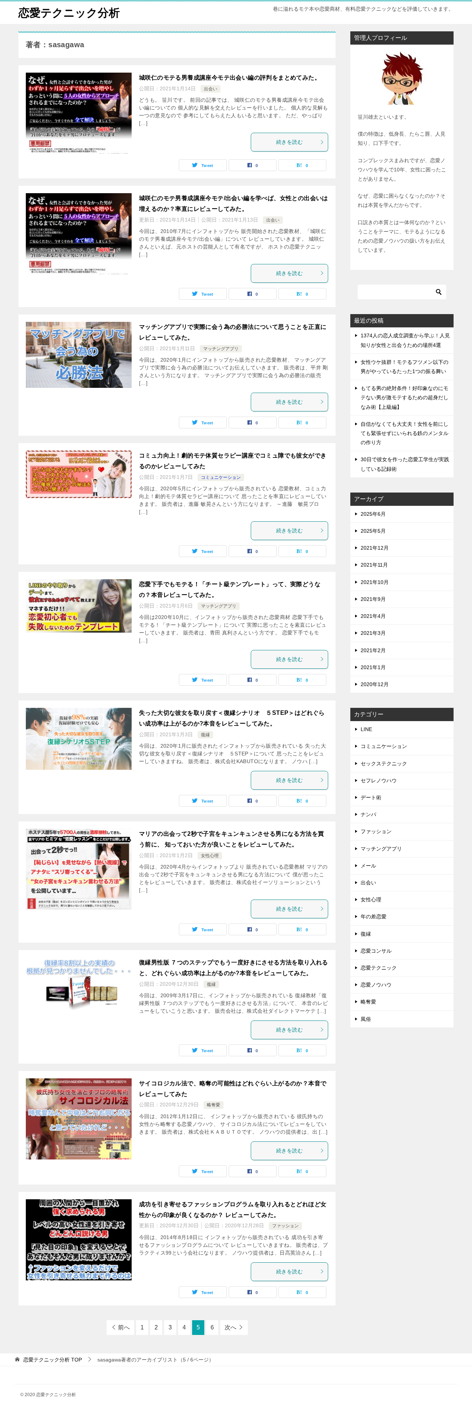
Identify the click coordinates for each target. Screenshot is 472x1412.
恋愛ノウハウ (376, 985)
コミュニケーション (221, 477)
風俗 (366, 1019)
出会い (210, 88)
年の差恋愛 (373, 916)
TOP (52, 1360)
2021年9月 (373, 599)
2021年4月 (373, 616)
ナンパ (368, 814)
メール (368, 866)
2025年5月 (373, 531)
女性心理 (210, 855)
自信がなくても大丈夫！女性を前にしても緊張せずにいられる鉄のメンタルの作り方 (404, 433)
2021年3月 (373, 633)
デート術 (371, 797)
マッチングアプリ (221, 348)
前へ (124, 1327)
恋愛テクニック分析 (69, 13)
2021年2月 (373, 650)
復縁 (205, 734)
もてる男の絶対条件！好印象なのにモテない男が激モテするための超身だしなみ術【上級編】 (404, 397)
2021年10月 (375, 582)
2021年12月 (375, 548)
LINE (366, 729)
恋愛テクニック (379, 968)
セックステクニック (384, 763)
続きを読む (289, 142)
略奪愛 (213, 1104)
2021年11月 (374, 565)
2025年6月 (373, 514)
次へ (230, 1327)
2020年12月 (375, 684)
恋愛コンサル (376, 951)
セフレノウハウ (379, 780)
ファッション (285, 1225)
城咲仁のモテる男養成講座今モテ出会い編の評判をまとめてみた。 (229, 77)
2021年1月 (373, 667)
